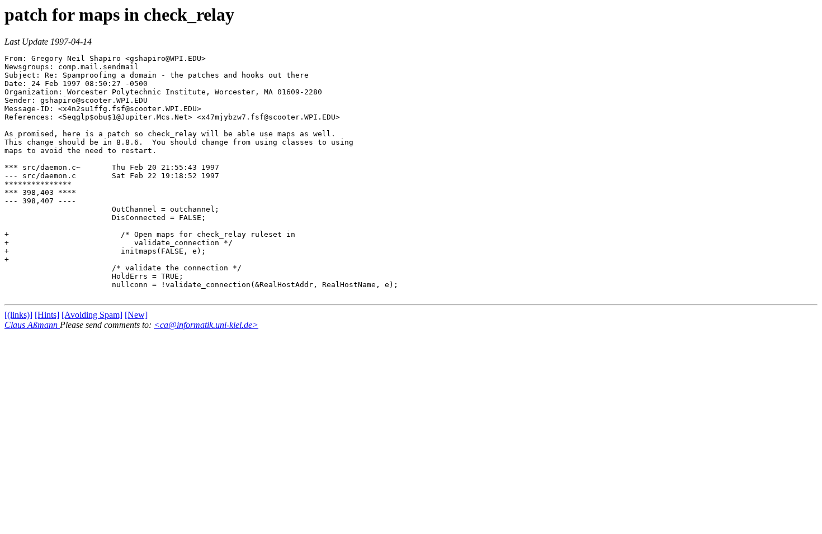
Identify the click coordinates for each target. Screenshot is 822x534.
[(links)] (18, 315)
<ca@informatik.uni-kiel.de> (206, 325)
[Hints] (47, 315)
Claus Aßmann (32, 325)
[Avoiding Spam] (92, 315)
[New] (136, 315)
